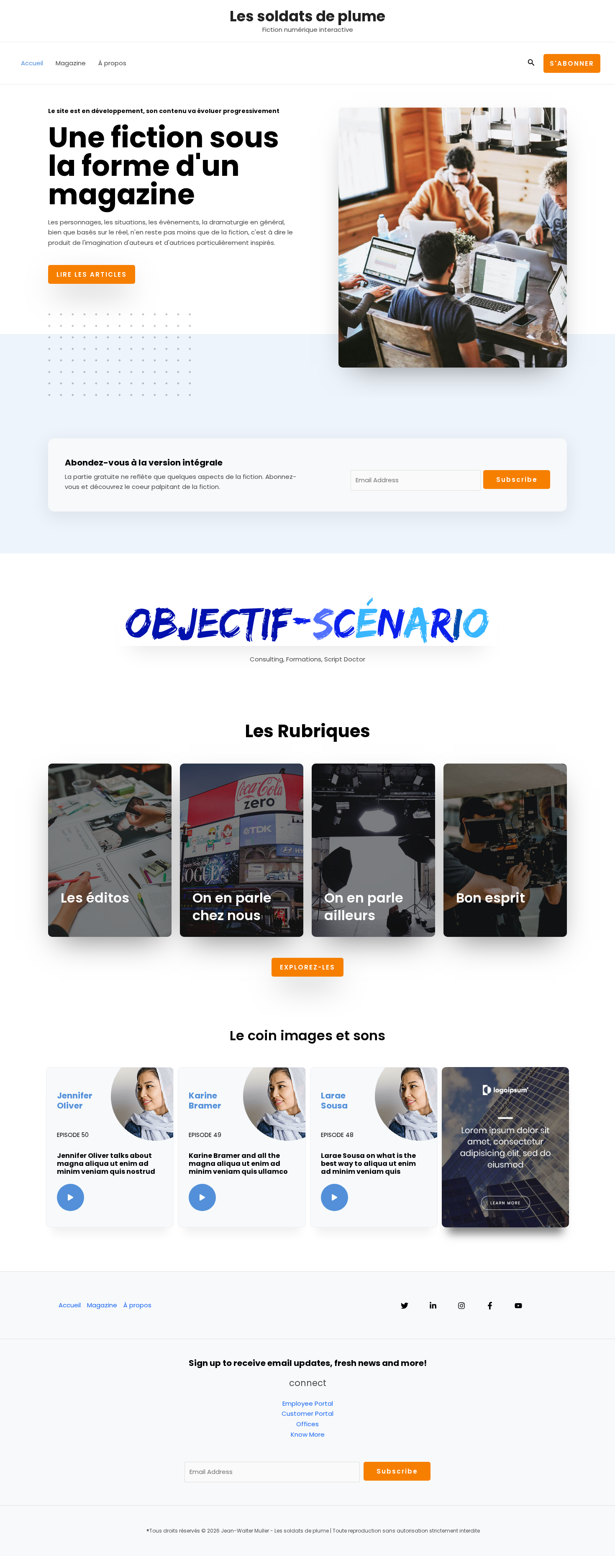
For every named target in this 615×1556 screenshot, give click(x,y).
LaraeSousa (334, 1100)
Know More (308, 1434)
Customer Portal (307, 1413)
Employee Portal (307, 1403)
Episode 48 (337, 1135)
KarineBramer (205, 1100)
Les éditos (95, 897)
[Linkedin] (433, 1305)
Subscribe (517, 479)
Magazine (71, 63)
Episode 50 (73, 1135)
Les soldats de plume (307, 16)
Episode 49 (205, 1135)
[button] (531, 63)
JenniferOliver (74, 1100)
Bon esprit (490, 897)
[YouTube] (518, 1305)
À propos (112, 63)
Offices (307, 1424)
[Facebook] (490, 1305)
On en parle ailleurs (363, 906)
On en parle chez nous (232, 906)
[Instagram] (461, 1305)
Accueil (32, 63)
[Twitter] (404, 1305)
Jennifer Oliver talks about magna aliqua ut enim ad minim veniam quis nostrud (106, 1163)
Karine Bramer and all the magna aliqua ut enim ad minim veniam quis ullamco (238, 1163)
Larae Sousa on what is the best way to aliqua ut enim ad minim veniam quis (368, 1163)
